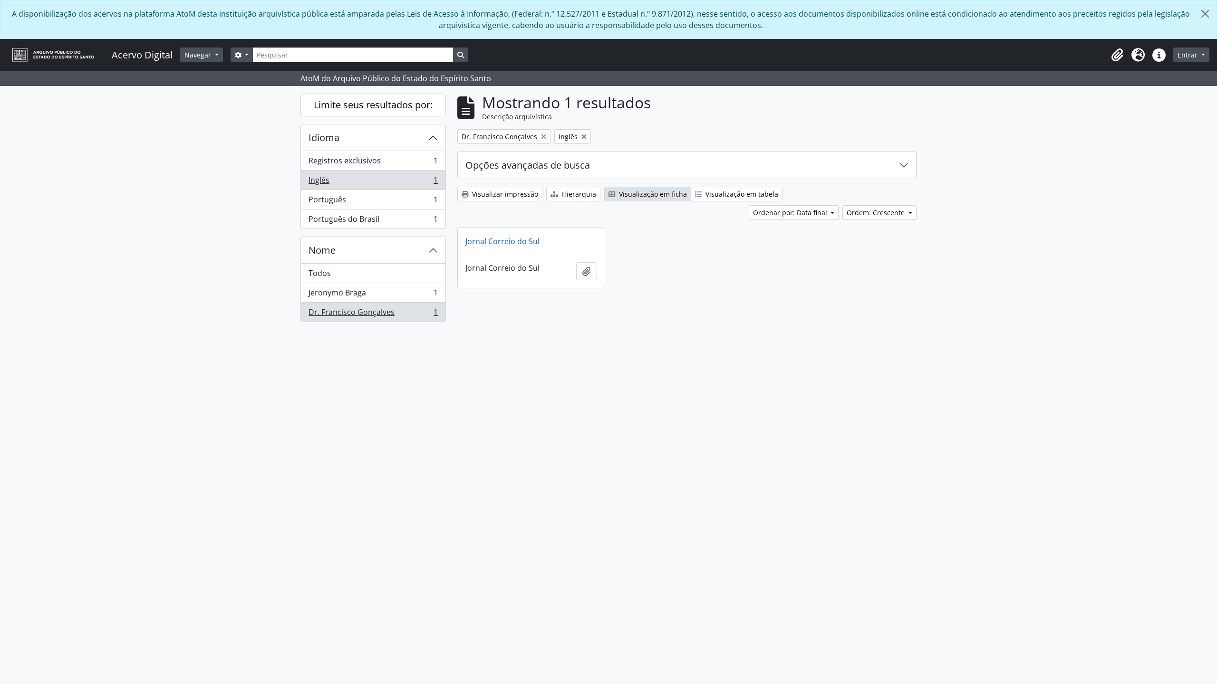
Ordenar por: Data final (791, 212)
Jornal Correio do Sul (502, 241)
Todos (320, 273)
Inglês (373, 182)
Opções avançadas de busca (527, 165)
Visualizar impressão (504, 194)
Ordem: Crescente (877, 212)
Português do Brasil (373, 221)
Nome (322, 250)
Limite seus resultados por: (373, 104)
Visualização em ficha (652, 194)
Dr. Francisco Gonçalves (373, 314)
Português (373, 201)
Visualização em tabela (741, 194)
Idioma (324, 137)
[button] (1117, 55)
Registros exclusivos (373, 163)
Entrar (1188, 54)
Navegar (198, 54)
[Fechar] (1205, 13)
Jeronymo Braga (373, 295)
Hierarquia (578, 194)
